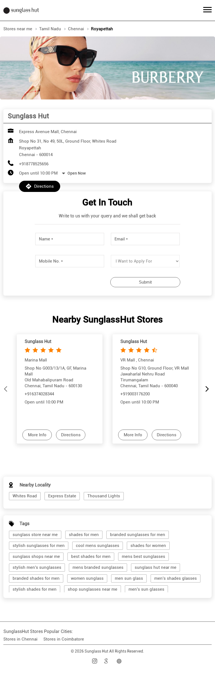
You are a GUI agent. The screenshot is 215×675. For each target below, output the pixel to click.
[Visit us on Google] (107, 661)
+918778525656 (33, 163)
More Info (37, 434)
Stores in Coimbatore (63, 639)
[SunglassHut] (21, 10)
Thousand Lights (103, 495)
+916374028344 (39, 393)
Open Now (76, 173)
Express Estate (62, 495)
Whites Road (25, 495)
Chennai (76, 28)
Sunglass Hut (38, 341)
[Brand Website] (120, 661)
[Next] (208, 389)
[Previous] (6, 389)
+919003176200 (135, 393)
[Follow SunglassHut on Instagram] (95, 661)
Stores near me (17, 28)
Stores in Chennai (20, 639)
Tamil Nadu (50, 28)
